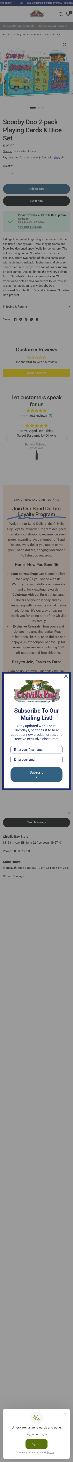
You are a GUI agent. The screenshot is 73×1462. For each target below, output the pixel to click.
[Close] (66, 676)
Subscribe (36, 774)
